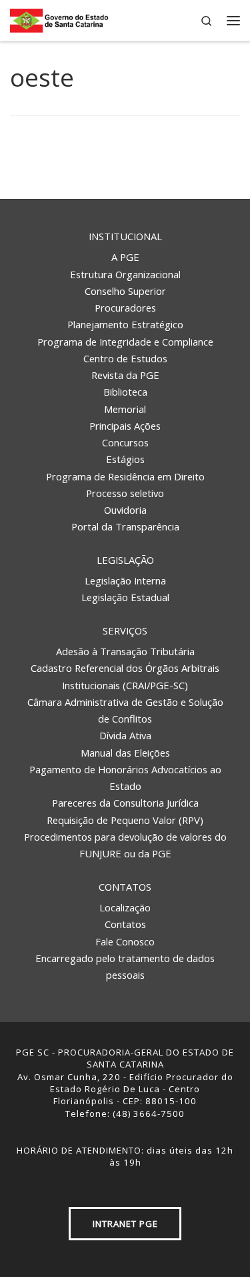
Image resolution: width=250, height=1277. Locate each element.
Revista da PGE (125, 375)
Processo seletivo (125, 493)
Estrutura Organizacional (125, 274)
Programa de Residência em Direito (125, 476)
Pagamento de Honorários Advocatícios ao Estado (125, 778)
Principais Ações (125, 425)
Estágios (125, 459)
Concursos (125, 442)
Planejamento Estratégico (125, 324)
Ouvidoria (125, 509)
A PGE (125, 257)
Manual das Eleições (125, 752)
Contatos (125, 886)
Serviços (125, 630)
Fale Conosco (125, 941)
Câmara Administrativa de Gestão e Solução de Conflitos (125, 710)
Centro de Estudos (125, 358)
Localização (125, 907)
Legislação (125, 559)
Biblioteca (125, 391)
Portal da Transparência (125, 526)
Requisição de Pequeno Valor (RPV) (125, 820)
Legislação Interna (125, 580)
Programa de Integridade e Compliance (125, 341)
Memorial (125, 409)
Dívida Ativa (125, 735)
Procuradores (125, 307)
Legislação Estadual (125, 597)
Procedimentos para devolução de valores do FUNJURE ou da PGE (125, 845)
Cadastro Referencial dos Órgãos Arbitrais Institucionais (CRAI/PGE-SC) (125, 676)
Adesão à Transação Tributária (125, 651)
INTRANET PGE (125, 1224)
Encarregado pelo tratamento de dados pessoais (125, 966)
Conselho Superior (125, 291)
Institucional (125, 236)
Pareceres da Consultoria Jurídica (125, 802)
